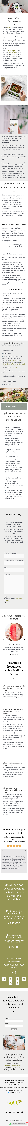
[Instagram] (14, 1112)
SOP (16, 368)
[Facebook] (6, 1112)
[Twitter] (10, 1112)
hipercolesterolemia (15, 360)
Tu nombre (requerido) (10, 553)
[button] (10, 654)
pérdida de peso (11, 50)
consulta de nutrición (13, 1065)
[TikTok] (22, 1112)
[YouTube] (18, 1112)
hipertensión (19, 366)
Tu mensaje (7, 574)
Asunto (6, 567)
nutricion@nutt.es (15, 1092)
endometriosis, (5, 364)
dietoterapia (12, 52)
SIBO (13, 368)
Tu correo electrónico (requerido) (13, 560)
